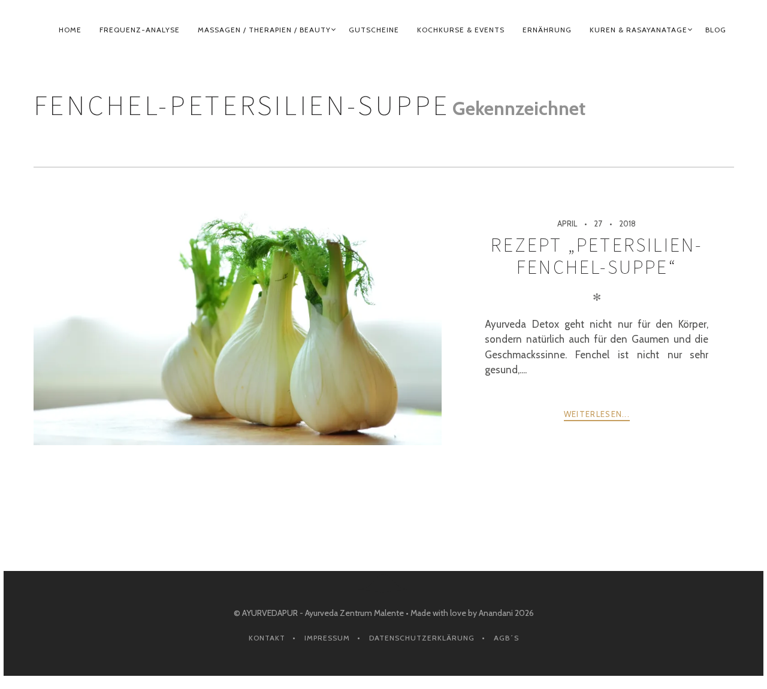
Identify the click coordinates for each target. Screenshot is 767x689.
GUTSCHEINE (374, 29)
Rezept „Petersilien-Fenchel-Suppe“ (596, 256)
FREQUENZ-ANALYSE (139, 29)
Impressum (327, 637)
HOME (70, 29)
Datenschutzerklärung (422, 637)
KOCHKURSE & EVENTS (461, 29)
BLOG (715, 29)
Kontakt (267, 637)
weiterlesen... (597, 414)
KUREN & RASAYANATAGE (638, 29)
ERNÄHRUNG (547, 29)
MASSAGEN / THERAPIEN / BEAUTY (264, 29)
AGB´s (506, 637)
